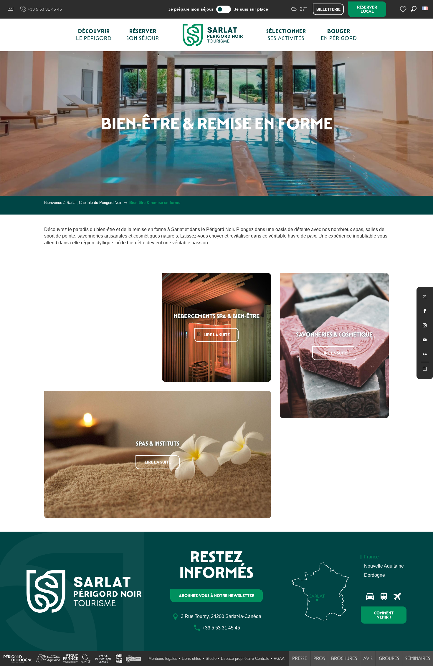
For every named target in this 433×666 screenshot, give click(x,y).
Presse (299, 658)
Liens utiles (191, 658)
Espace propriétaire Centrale (245, 658)
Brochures (344, 658)
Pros (319, 658)
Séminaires (417, 658)
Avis (368, 658)
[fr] (425, 8)
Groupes (389, 658)
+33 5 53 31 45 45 (45, 9)
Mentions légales (162, 658)
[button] (425, 8)
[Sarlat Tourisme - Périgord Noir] (213, 35)
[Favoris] (404, 9)
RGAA (279, 658)
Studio (211, 658)
